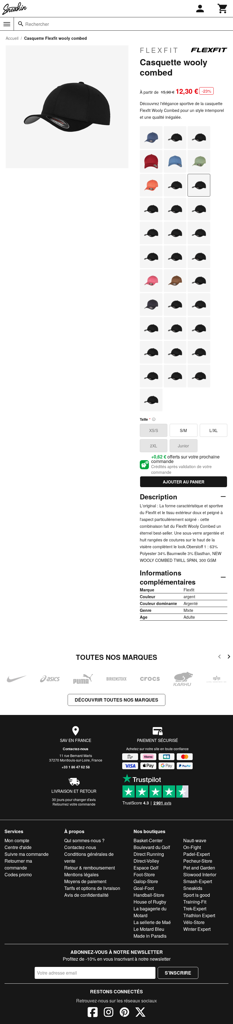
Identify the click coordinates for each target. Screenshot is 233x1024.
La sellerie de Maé (152, 922)
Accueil (12, 38)
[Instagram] (108, 1012)
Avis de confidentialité (86, 895)
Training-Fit (194, 901)
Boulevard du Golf (152, 847)
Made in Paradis (150, 936)
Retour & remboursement (89, 867)
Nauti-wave (194, 840)
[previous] (219, 657)
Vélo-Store (194, 922)
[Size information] (154, 419)
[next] (229, 657)
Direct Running (149, 854)
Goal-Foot (144, 888)
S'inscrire (178, 972)
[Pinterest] (124, 1012)
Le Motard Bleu (149, 929)
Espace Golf (146, 867)
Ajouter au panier (183, 482)
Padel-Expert (196, 854)
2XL (153, 446)
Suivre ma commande (27, 854)
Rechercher (37, 24)
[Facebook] (92, 1012)
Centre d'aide (18, 847)
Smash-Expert (197, 881)
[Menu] (7, 24)
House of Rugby (150, 901)
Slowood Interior (199, 874)
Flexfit (159, 50)
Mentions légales (81, 874)
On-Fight (192, 847)
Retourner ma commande (18, 864)
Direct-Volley (146, 861)
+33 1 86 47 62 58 (76, 766)
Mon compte (17, 840)
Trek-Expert (194, 908)
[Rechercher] (20, 23)
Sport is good (196, 895)
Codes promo (18, 874)
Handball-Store (149, 895)
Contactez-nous (75, 748)
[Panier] (222, 8)
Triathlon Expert (199, 915)
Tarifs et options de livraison (92, 888)
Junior (183, 446)
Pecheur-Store (197, 861)
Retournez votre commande (74, 804)
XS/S (153, 430)
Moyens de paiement (85, 881)
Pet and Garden (199, 867)
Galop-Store (146, 881)
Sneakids (192, 888)
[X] (140, 1012)
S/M (183, 430)
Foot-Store (144, 874)
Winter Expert (197, 929)
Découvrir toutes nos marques (116, 699)
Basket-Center (148, 840)
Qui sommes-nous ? (84, 840)
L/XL (213, 430)
